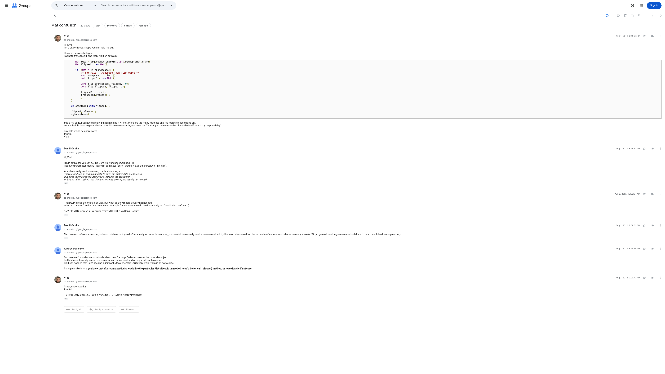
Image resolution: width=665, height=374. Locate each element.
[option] (80, 6)
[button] (6, 5)
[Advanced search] (171, 6)
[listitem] (358, 86)
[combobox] (134, 6)
